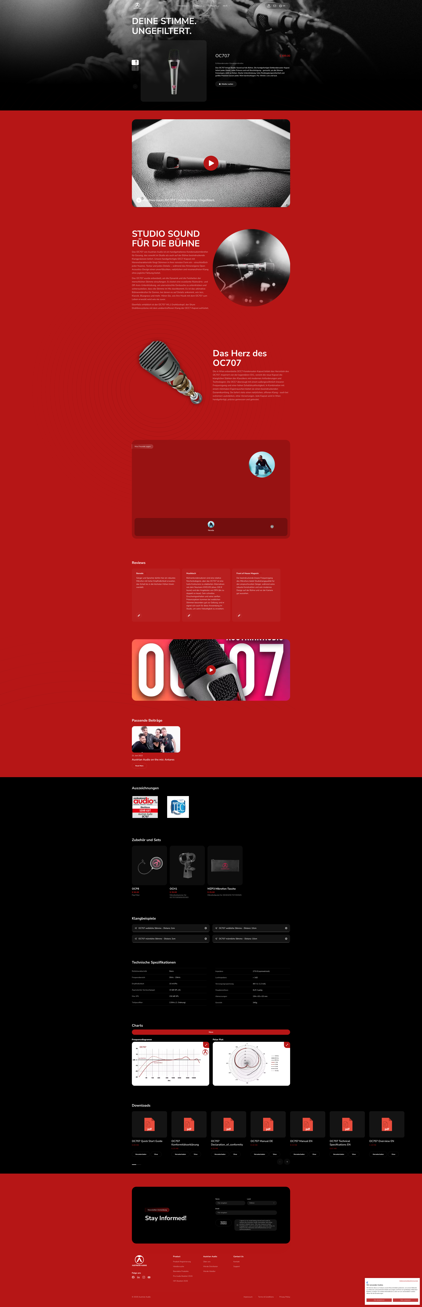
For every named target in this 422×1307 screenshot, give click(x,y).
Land (249, 1199)
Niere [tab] (211, 1032)
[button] (206, 928)
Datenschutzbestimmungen (408, 1281)
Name (217, 1199)
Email (217, 1209)
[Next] (287, 1162)
